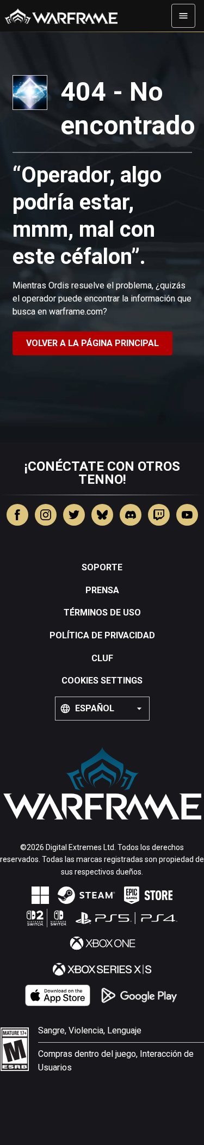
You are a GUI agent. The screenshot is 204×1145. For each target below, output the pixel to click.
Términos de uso (102, 612)
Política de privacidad (102, 635)
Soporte (102, 567)
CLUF (102, 658)
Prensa (102, 590)
